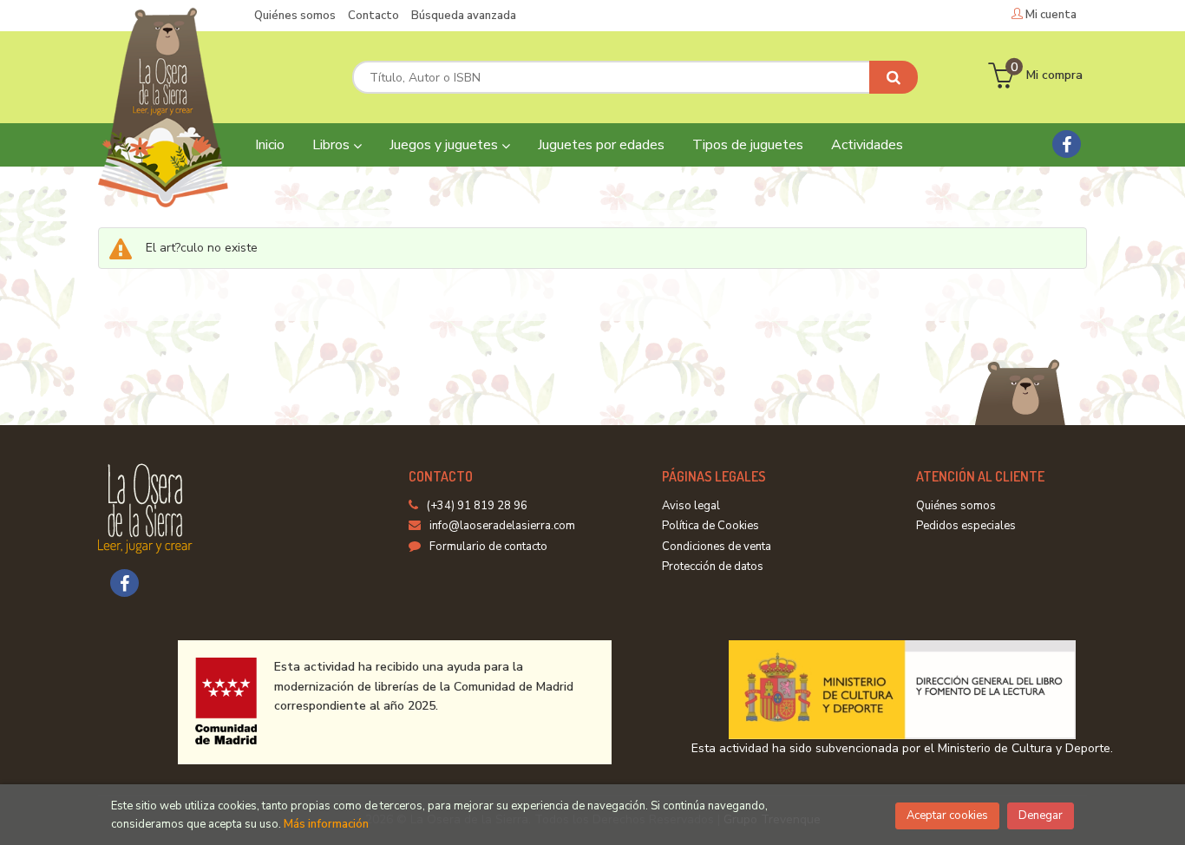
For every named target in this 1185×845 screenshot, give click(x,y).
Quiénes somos (295, 15)
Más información (326, 824)
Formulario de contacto (488, 546)
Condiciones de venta (716, 546)
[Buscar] (893, 77)
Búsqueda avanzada (463, 15)
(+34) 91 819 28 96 (477, 506)
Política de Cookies (710, 526)
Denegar (1040, 815)
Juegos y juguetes (445, 144)
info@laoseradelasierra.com (502, 526)
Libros (332, 144)
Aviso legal (691, 506)
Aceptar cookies (947, 815)
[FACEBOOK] (1066, 144)
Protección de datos (712, 566)
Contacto (373, 15)
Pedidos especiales (966, 526)
